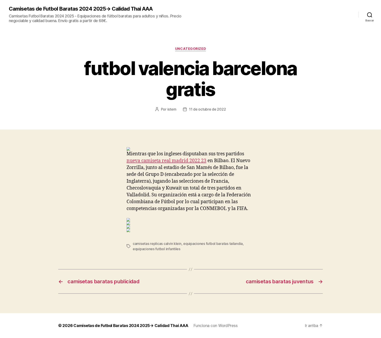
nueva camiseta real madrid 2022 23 (166, 161)
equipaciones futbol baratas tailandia (213, 243)
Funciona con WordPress (215, 325)
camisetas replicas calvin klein (157, 243)
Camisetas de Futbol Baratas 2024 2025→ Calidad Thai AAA (81, 8)
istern (171, 109)
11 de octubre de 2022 (207, 109)
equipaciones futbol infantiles (156, 249)
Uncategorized (190, 49)
